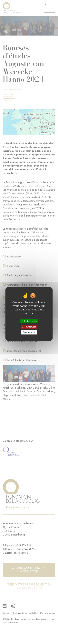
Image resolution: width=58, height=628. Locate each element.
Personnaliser (29, 332)
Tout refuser (30, 326)
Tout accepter (30, 321)
